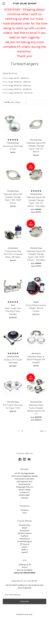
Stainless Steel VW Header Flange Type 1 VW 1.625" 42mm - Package (36, 255)
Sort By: (7, 102)
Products (24, 510)
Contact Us (24, 492)
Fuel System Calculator (24, 479)
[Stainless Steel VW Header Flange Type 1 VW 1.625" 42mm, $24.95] (13, 175)
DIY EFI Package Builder (24, 473)
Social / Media (24, 490)
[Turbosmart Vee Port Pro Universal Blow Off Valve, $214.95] (13, 232)
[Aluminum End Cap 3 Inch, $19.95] (13, 124)
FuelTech (24, 536)
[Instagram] (24, 459)
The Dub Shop (24, 525)
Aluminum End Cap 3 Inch (13, 147)
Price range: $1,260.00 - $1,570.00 (18, 93)
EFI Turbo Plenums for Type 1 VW (13, 406)
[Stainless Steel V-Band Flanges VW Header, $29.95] (36, 337)
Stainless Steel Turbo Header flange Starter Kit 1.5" (36, 409)
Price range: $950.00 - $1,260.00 (17, 89)
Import (25, 547)
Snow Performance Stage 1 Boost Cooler (36, 308)
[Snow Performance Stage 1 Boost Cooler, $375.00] (36, 286)
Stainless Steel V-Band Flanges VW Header (36, 359)
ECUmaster (24, 530)
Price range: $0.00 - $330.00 (15, 78)
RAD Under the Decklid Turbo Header (13, 311)
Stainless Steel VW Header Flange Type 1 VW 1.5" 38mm (36, 147)
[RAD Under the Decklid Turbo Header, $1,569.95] (13, 286)
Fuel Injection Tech (24, 481)
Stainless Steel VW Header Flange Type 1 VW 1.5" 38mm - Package (36, 201)
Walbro (24, 550)
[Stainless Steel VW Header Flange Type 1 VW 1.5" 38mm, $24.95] (36, 124)
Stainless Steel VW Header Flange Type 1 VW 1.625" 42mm (13, 198)
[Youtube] (29, 459)
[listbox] (19, 102)
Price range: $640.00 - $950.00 (17, 85)
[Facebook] (20, 459)
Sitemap (24, 498)
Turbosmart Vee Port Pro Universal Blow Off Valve (13, 254)
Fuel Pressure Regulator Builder (24, 476)
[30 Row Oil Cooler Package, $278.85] (13, 337)
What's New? (24, 495)
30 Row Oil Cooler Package (13, 361)
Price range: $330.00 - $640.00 (17, 82)
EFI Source (24, 544)
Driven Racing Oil (24, 541)
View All (24, 552)
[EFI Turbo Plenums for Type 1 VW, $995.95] (13, 386)
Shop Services (24, 484)
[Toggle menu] (3, 3)
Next (42, 431)
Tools (24, 513)
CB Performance (24, 533)
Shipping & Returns (24, 487)
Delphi (24, 528)
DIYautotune (24, 539)
